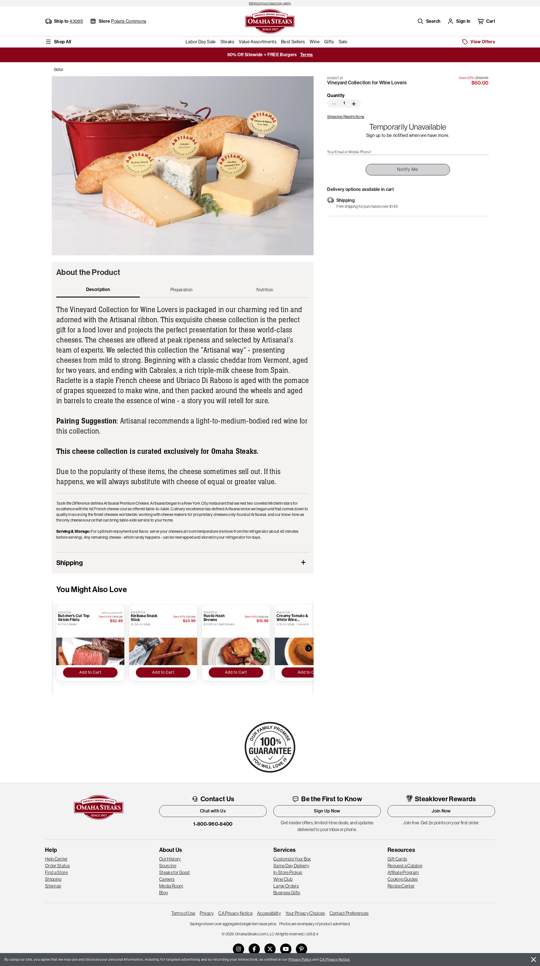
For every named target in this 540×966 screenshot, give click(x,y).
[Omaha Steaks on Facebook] (254, 949)
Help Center (56, 858)
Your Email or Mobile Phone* (349, 152)
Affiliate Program (403, 872)
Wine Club (282, 879)
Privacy (207, 913)
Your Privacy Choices (305, 913)
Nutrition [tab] (264, 289)
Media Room (171, 885)
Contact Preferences (349, 913)
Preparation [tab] (181, 289)
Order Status (57, 865)
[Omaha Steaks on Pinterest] (301, 949)
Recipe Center (401, 885)
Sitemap (53, 885)
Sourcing (167, 865)
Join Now (441, 811)
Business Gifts (286, 892)
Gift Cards (397, 858)
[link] (270, 3)
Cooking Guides (403, 879)
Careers (166, 879)
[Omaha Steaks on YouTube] (285, 949)
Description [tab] (98, 289)
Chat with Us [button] (213, 811)
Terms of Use (183, 913)
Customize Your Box (292, 858)
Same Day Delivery (291, 865)
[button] (429, 21)
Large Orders (286, 885)
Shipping (53, 879)
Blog (163, 892)
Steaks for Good (174, 872)
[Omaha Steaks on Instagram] (238, 949)
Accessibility (269, 913)
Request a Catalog (405, 865)
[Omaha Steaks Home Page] (270, 20)
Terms (306, 54)
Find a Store (56, 872)
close (533, 959)
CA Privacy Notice (235, 913)
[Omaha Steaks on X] (270, 949)
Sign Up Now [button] (327, 811)
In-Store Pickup (287, 872)
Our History (170, 858)
